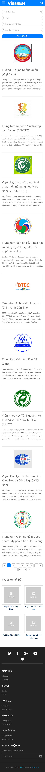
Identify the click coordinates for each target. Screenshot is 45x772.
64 (25, 569)
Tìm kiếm (21, 36)
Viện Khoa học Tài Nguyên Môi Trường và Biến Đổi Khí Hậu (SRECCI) (22, 420)
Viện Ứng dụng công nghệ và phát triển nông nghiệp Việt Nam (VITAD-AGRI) (20, 186)
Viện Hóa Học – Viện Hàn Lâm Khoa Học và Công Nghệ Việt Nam (21, 480)
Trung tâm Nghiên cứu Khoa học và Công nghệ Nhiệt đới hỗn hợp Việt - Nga (22, 247)
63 (20, 569)
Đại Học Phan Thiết (11, 635)
